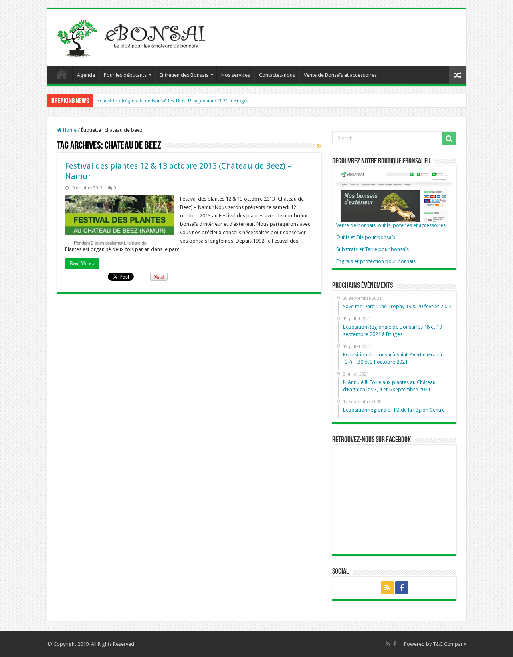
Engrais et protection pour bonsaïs (376, 261)
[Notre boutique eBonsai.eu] (394, 196)
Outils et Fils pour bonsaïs (365, 237)
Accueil (61, 74)
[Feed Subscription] (319, 146)
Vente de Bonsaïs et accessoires (340, 75)
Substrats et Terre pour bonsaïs (372, 249)
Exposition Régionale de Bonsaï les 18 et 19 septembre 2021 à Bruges (172, 101)
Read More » (82, 263)
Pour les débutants (125, 75)
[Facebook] (401, 587)
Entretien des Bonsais (184, 75)
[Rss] (387, 587)
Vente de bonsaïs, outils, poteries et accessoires (391, 225)
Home (69, 130)
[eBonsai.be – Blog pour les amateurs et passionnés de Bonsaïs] (133, 36)
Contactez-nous (277, 75)
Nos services (235, 75)
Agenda (86, 75)
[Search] (449, 138)
